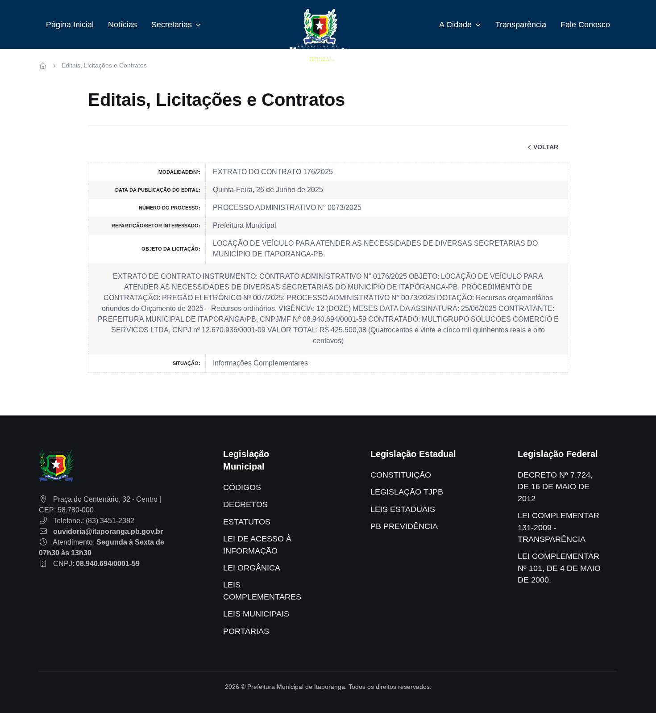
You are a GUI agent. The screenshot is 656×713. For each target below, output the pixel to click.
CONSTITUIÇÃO (400, 474)
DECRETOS (245, 504)
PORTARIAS (246, 631)
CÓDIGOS (242, 487)
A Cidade (455, 24)
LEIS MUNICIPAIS (256, 613)
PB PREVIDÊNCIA (404, 526)
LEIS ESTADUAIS (402, 509)
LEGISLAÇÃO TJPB (406, 491)
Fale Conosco (585, 24)
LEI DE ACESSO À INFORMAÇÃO (257, 544)
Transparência (520, 24)
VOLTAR (545, 147)
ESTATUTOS (246, 521)
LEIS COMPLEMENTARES (262, 590)
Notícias (122, 24)
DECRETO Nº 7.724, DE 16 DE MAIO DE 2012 (555, 486)
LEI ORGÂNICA (251, 567)
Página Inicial (70, 24)
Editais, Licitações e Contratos (104, 65)
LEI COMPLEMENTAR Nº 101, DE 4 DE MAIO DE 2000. (559, 568)
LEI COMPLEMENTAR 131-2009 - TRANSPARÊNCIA (558, 527)
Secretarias (171, 24)
